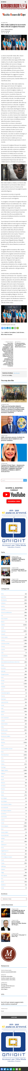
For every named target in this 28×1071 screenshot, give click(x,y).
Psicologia (3, 767)
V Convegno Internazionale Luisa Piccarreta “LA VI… (19, 581)
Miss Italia (4, 334)
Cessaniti (3, 634)
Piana (2, 751)
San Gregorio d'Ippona (6, 810)
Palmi (2, 745)
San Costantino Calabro (6, 804)
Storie (2, 847)
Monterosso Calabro (5, 736)
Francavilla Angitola (5, 693)
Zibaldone (3, 885)
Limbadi (3, 720)
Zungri (2, 888)
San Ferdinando (4, 807)
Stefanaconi (3, 844)
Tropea (2, 863)
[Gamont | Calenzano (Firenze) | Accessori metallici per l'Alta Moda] (14, 528)
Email (2, 1011)
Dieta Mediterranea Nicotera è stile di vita (10, 662)
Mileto (2, 727)
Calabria (3, 624)
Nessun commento (5, 31)
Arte (2, 615)
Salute (2, 795)
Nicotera (3, 742)
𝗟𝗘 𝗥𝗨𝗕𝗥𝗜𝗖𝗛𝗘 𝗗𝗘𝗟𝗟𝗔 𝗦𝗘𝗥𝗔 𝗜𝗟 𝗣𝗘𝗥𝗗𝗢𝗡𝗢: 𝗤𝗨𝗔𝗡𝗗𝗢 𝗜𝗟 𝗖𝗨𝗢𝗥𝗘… (18, 912)
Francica (3, 696)
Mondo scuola (4, 730)
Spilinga (3, 838)
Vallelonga (3, 866)
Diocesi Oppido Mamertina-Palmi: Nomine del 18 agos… (19, 923)
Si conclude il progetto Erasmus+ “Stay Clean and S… (19, 571)
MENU (4, 2)
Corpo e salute (4, 637)
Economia (3, 668)
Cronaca (3, 646)
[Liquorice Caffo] (14, 172)
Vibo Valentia (4, 875)
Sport (2, 841)
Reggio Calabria (4, 770)
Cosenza (3, 640)
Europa (2, 680)
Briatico (2, 621)
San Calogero (4, 798)
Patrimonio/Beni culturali (6, 748)
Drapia (2, 665)
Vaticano (3, 869)
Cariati (2, 628)
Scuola (2, 823)
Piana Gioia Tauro (5, 754)
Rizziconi (3, 782)
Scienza (2, 820)
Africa (2, 594)
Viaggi (2, 872)
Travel (2, 860)
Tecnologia (3, 854)
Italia (2, 708)
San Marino (3, 813)
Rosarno (3, 789)
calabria (6, 332)
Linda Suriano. (20, 332)
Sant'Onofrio (4, 816)
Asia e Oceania (4, 618)
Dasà (2, 659)
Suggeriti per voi (4, 850)
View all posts (17, 373)
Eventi (2, 683)
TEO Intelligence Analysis (6, 857)
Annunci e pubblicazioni (6, 612)
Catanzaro (3, 631)
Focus (2, 689)
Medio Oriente (4, 724)
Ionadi (2, 705)
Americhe (3, 609)
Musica (2, 739)
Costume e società (5, 643)
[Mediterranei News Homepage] (8, 954)
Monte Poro (3, 733)
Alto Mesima (4, 600)
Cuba (2, 652)
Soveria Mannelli (4, 835)
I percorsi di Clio (4, 702)
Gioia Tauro (3, 699)
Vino (2, 878)
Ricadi (2, 776)
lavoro (2, 714)
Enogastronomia (5, 674)
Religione (3, 773)
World (2, 881)
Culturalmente (4, 655)
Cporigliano (12, 332)
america (3, 606)
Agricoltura (3, 597)
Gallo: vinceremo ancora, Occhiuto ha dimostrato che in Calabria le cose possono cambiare (12, 438)
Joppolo (3, 711)
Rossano (9, 334)
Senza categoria (4, 826)
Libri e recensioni (5, 717)
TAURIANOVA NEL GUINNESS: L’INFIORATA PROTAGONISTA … (18, 559)
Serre (2, 829)
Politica (2, 764)
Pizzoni (2, 761)
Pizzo (2, 758)
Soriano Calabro (4, 832)
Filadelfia (3, 686)
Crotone (3, 649)
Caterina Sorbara (8, 29)
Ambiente (3, 603)
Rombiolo (3, 785)
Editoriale (3, 671)
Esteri (2, 677)
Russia (2, 792)
